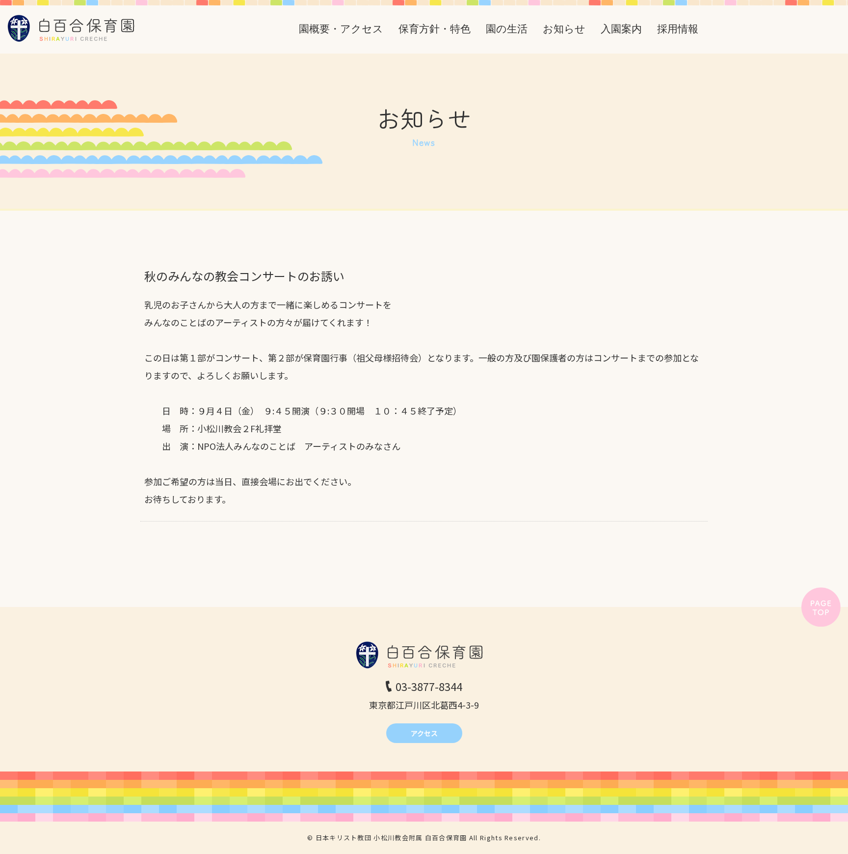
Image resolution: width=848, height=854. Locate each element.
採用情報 (677, 28)
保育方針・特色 (434, 28)
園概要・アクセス (341, 28)
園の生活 (507, 28)
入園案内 (621, 28)
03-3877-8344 (429, 686)
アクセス (424, 733)
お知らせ (564, 28)
